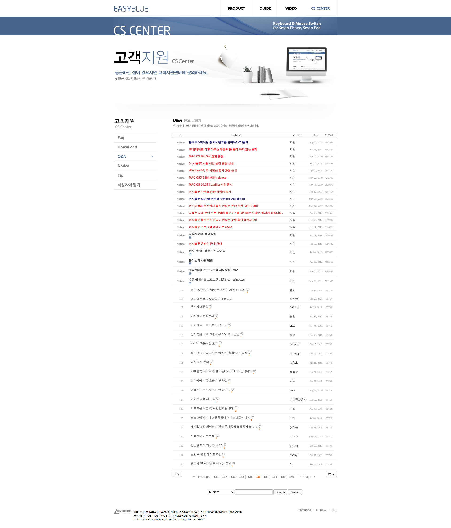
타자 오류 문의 (200, 362)
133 (233, 477)
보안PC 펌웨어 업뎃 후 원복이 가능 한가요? (218, 289)
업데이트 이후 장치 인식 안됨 (209, 325)
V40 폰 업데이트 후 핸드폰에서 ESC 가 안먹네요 (221, 371)
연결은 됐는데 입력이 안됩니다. (210, 389)
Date (316, 135)
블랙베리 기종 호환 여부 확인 (209, 380)
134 (241, 477)
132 (224, 477)
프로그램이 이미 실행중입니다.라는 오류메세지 (220, 417)
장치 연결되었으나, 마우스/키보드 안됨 (215, 334)
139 (283, 477)
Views (329, 135)
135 (250, 477)
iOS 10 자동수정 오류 (204, 343)
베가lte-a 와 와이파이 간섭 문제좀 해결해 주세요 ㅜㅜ (224, 426)
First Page (203, 477)
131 (216, 477)
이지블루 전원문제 (202, 316)
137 (266, 477)
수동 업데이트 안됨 (203, 435)
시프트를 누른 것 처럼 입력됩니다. (212, 408)
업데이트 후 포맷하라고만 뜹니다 (211, 299)
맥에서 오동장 (199, 306)
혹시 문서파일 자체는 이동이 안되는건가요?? (219, 352)
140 (291, 477)
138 (274, 477)
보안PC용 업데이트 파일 (206, 454)
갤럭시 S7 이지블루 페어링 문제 (211, 463)
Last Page (304, 477)
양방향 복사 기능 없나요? (207, 445)
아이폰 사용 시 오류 (203, 399)
